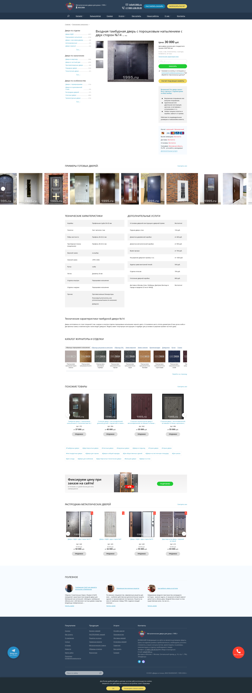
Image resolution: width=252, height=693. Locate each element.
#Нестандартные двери (74, 453)
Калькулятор (95, 16)
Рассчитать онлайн (154, 6)
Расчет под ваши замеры (172, 81)
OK (113, 688)
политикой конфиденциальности (172, 73)
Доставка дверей (119, 638)
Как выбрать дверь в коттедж (168, 588)
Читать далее (69, 606)
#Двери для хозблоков (85, 459)
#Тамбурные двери (72, 448)
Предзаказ (79, 434)
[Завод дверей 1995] (70, 6)
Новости (68, 649)
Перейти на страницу (179, 374)
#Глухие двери (153, 448)
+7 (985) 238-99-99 (133, 8)
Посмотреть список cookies (133, 688)
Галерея (116, 653)
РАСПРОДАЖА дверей (97, 634)
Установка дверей (119, 642)
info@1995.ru (135, 4)
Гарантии (116, 645)
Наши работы (153, 16)
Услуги (121, 16)
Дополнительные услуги (169, 151)
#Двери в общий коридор (111, 453)
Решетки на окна (95, 638)
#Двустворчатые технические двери (108, 459)
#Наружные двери (123, 448)
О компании (69, 638)
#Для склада (70, 459)
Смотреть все (182, 166)
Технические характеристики (168, 57)
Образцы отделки (95, 649)
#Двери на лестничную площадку (157, 453)
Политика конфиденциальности (73, 657)
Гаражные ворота (95, 642)
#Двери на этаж (144, 459)
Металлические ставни (97, 645)
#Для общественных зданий (132, 453)
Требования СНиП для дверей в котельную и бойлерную (86, 588)
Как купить (136, 16)
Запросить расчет (177, 6)
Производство (118, 634)
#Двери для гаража (92, 453)
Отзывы (68, 645)
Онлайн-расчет (119, 631)
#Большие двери (130, 459)
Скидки (110, 16)
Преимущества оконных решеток (128, 588)
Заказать (173, 66)
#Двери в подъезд (139, 448)
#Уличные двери (107, 448)
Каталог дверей (94, 631)
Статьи (67, 642)
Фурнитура (93, 653)
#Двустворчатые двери (90, 448)
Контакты (181, 16)
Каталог (79, 16)
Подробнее (165, 484)
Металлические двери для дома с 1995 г (91, 5)
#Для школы (176, 453)
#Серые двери (167, 448)
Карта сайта (69, 653)
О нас (167, 16)
